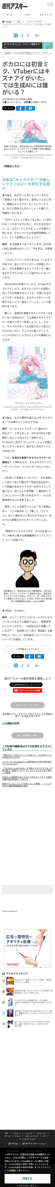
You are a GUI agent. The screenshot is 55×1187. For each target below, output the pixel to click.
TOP (6, 1133)
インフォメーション (27, 1139)
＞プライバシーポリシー (27, 1186)
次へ (37, 35)
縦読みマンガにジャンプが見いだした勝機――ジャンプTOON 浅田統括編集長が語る (26, 785)
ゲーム (7, 1136)
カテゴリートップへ (28, 705)
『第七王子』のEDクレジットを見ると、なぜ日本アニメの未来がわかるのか (27, 756)
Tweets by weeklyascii (10, 911)
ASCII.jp (14, 1143)
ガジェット (41, 1133)
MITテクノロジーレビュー (36, 1143)
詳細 (13, 1170)
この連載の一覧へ (29, 735)
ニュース (28, 1133)
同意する (27, 1178)
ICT (45, 14)
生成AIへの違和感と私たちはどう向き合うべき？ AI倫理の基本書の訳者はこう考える (27, 778)
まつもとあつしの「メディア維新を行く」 (22, 45)
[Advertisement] (27, 815)
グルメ (9, 14)
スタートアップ (27, 14)
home (8, 21)
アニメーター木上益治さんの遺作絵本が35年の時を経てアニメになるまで (27, 763)
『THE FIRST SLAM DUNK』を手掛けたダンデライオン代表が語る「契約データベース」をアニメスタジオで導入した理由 (27, 770)
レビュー (16, 1133)
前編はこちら (12, 166)
